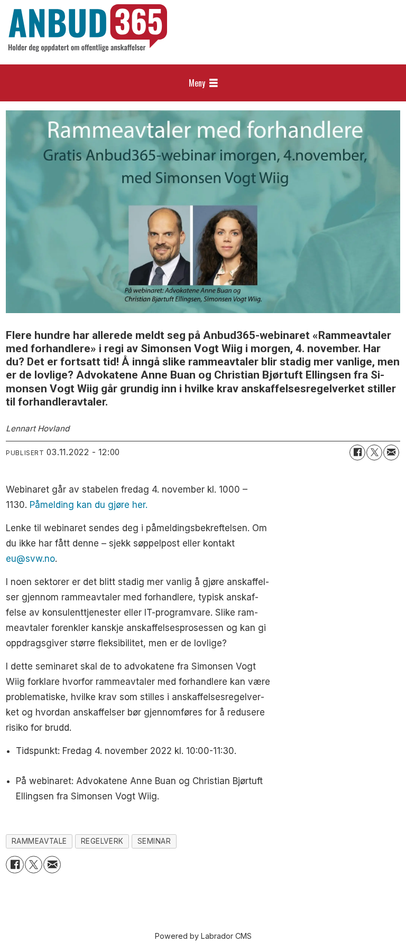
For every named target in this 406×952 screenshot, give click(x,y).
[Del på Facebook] (357, 452)
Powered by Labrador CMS (203, 935)
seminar (154, 841)
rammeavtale (39, 841)
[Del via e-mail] (391, 452)
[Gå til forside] (87, 28)
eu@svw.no (30, 558)
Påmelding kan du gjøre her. (88, 504)
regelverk (102, 841)
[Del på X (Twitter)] (374, 452)
